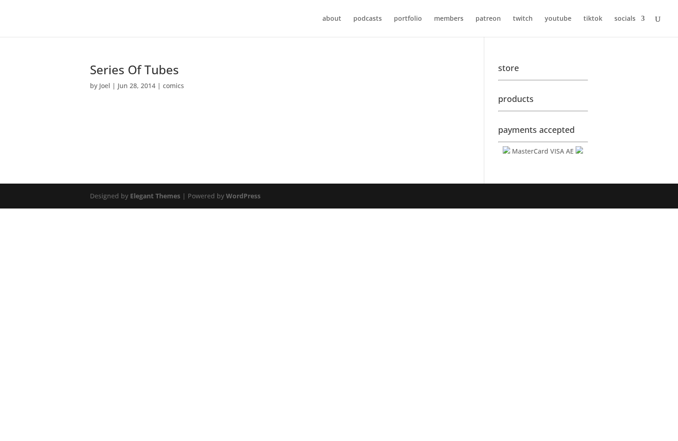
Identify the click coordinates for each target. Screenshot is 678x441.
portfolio (408, 19)
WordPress (243, 195)
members (449, 19)
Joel (104, 85)
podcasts (367, 19)
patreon (488, 19)
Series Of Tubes (134, 69)
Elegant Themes (155, 195)
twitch (523, 19)
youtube (558, 19)
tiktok (592, 19)
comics (173, 85)
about (331, 19)
